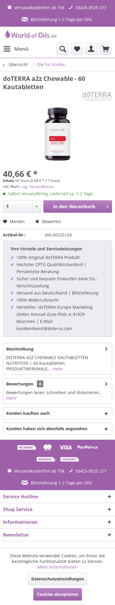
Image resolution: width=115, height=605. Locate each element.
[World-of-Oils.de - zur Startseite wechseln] (30, 35)
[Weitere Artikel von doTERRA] (97, 96)
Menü (21, 48)
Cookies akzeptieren (57, 594)
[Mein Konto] (91, 49)
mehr (57, 369)
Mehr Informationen (57, 567)
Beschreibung (20, 349)
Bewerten (51, 221)
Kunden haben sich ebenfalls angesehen (46, 428)
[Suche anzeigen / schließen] (62, 49)
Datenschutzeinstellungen (57, 579)
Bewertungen (19, 384)
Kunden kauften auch (28, 413)
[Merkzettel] (77, 49)
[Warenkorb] (105, 49)
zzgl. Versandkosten (37, 186)
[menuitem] (15, 49)
